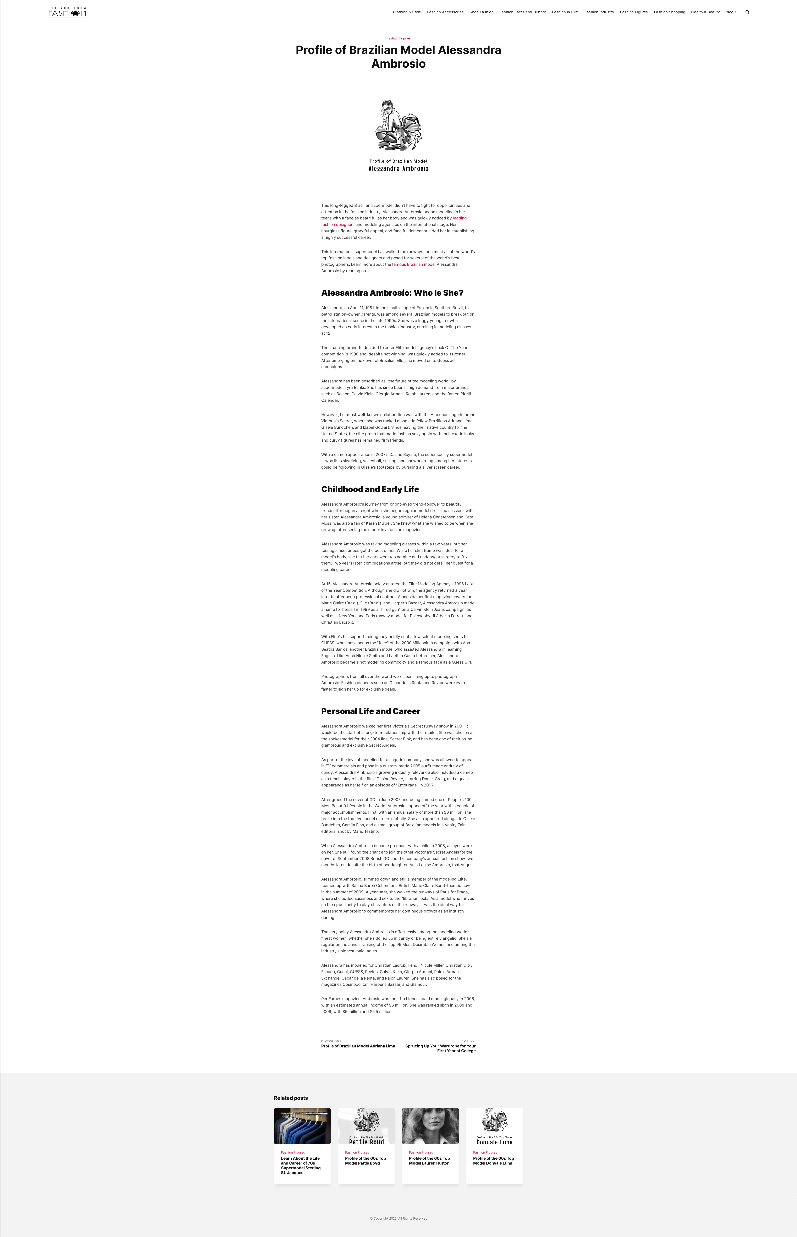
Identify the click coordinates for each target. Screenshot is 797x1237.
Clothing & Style (407, 12)
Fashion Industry (599, 12)
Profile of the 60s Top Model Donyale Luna (493, 1161)
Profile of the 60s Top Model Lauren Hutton (429, 1161)
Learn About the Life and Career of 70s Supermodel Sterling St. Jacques (301, 1165)
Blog (729, 12)
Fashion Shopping (669, 12)
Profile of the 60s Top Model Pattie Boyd (365, 1161)
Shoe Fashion (482, 12)
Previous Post (358, 1043)
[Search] (747, 12)
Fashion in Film (565, 12)
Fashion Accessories (445, 12)
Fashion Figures (634, 12)
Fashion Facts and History (523, 12)
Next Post (440, 1046)
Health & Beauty (705, 12)
